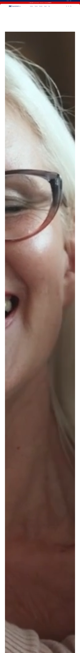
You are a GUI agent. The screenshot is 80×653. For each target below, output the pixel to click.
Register (68, 0)
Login (70, 0)
